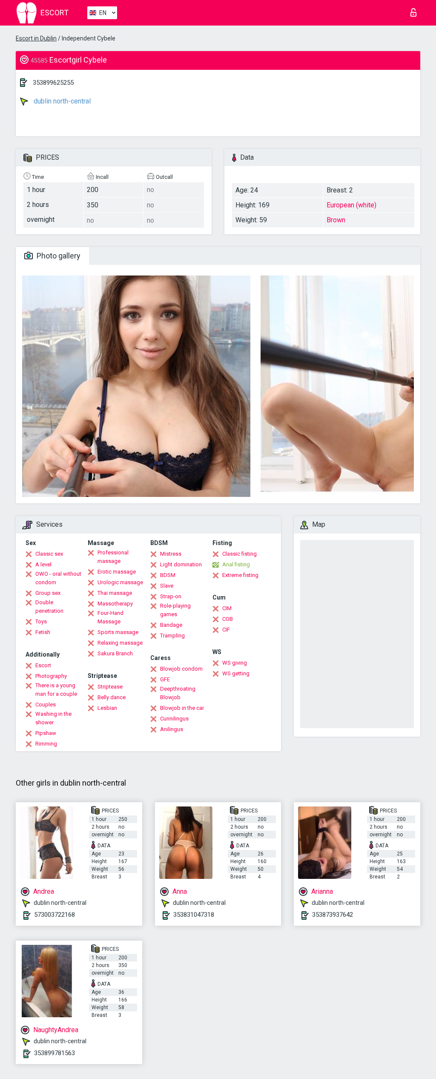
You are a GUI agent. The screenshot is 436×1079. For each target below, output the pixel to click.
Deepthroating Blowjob (177, 693)
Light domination (181, 564)
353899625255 (53, 82)
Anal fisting (236, 564)
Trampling (172, 635)
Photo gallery (57, 255)
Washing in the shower (53, 718)
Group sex (47, 593)
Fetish (42, 632)
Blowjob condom (181, 669)
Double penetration (49, 606)
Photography (51, 676)
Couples (45, 704)
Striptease (110, 686)
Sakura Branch (115, 653)
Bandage (171, 625)
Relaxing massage (120, 643)
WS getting (236, 673)
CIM (227, 608)
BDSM (167, 575)
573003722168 (54, 914)
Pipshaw (45, 733)
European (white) (351, 205)
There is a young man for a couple (56, 689)
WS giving (234, 663)
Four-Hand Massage (110, 617)
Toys (41, 621)
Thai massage (115, 593)
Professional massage (113, 556)
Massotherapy (115, 603)
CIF (226, 629)
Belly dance (112, 697)
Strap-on (170, 596)
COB (227, 619)
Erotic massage (117, 571)
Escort (43, 665)
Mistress (170, 554)
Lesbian (107, 708)
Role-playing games (175, 610)
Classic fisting (239, 554)
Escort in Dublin (36, 38)
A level (43, 564)
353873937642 (332, 914)
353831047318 (193, 914)
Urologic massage (120, 582)
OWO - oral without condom (58, 578)
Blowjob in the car (182, 708)
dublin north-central (61, 101)
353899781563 (54, 1053)
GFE (165, 679)
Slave (166, 586)
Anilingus (171, 729)
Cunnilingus (174, 718)
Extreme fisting (240, 575)
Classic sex (49, 554)
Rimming (46, 743)
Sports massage (118, 632)
